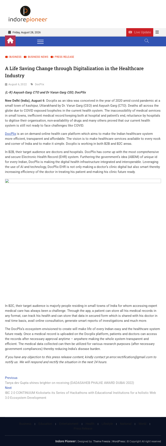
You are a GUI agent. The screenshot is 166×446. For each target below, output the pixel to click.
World (142, 423)
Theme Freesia (101, 441)
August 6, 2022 (17, 84)
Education (45, 423)
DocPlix (39, 84)
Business (15, 56)
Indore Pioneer (65, 441)
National (125, 423)
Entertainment (68, 423)
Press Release (64, 56)
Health (90, 423)
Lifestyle (107, 423)
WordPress (118, 441)
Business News (38, 56)
